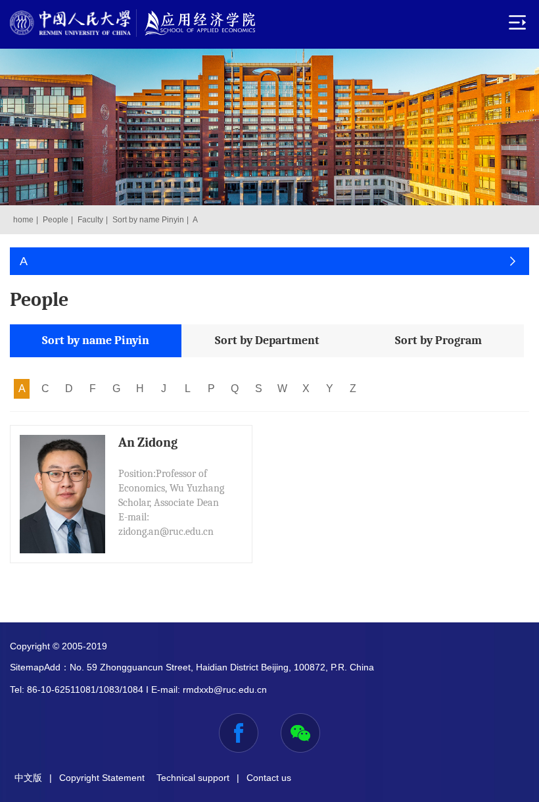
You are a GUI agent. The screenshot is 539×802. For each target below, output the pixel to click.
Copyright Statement (102, 777)
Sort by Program (438, 340)
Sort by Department (267, 340)
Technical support (192, 777)
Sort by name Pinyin (148, 219)
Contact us (268, 777)
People (55, 219)
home (23, 219)
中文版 (28, 778)
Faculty (90, 219)
